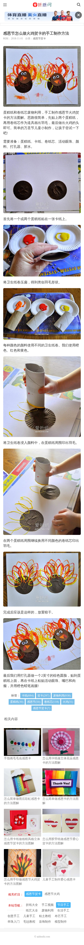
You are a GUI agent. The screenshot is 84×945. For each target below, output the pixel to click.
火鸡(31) (68, 701)
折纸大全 (32, 904)
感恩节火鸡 (52, 894)
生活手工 (63, 910)
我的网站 (42, 4)
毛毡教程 (29, 921)
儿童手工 (29, 916)
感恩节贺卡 (39, 38)
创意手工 (14, 916)
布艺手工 (61, 916)
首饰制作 (45, 921)
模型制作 (61, 921)
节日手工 (63, 904)
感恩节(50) (33, 701)
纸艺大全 (32, 910)
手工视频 (48, 904)
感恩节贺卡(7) (41, 708)
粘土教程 (45, 916)
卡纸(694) (28, 695)
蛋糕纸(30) (16, 701)
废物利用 (48, 910)
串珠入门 (14, 921)
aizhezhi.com (43, 936)
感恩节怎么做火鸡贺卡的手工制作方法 (36, 33)
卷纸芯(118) (51, 701)
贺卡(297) (43, 695)
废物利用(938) (62, 695)
